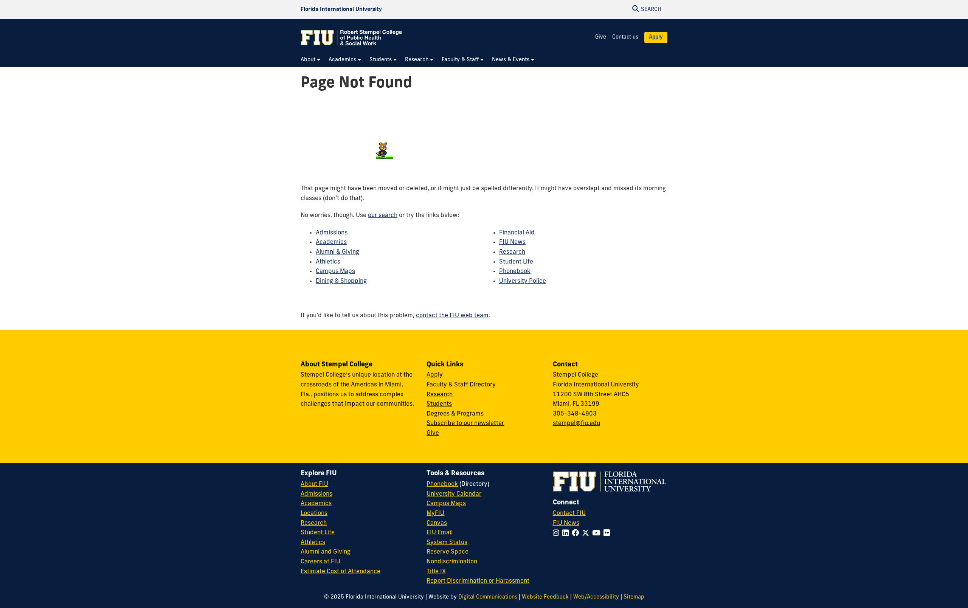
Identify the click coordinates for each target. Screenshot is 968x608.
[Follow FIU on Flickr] (608, 533)
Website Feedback (545, 597)
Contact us (625, 37)
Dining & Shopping (341, 281)
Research (512, 252)
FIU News (512, 242)
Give (600, 37)
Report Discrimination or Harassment (478, 581)
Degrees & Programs (455, 414)
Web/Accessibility (596, 597)
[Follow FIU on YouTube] (597, 533)
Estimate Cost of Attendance (340, 572)
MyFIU (435, 513)
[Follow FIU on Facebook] (577, 533)
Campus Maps (335, 271)
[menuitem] (311, 60)
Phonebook (515, 271)
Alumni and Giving (326, 552)
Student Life (516, 262)
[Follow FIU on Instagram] (557, 533)
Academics (331, 242)
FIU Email (440, 533)
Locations (314, 513)
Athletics (328, 262)
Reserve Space (447, 552)
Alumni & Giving (337, 252)
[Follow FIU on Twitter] (587, 533)
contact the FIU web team (452, 316)
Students (439, 404)
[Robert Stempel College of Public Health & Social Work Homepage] (352, 37)
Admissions (331, 233)
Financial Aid (517, 233)
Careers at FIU (320, 562)
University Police (522, 281)
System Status (447, 543)
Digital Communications (487, 597)
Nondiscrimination (452, 562)
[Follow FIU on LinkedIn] (567, 533)
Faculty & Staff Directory (461, 385)
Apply (656, 37)
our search (382, 215)
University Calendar (454, 494)
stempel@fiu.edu (576, 423)
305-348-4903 (575, 414)
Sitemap (634, 597)
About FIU (314, 484)
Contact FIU (569, 513)
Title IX (436, 572)
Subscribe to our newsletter (465, 423)
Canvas (437, 523)
